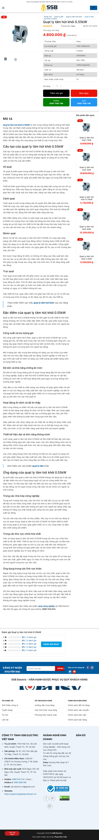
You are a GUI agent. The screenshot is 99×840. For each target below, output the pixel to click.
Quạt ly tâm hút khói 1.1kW (87, 138)
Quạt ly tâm (58, 17)
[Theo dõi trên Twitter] (70, 672)
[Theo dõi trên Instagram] (92, 668)
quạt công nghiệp (46, 606)
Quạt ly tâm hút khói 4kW (87, 227)
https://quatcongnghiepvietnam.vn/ (20, 794)
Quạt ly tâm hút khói (74, 17)
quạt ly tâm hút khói (44, 302)
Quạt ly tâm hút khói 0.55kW (16, 125)
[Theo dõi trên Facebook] (88, 668)
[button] (3, 8)
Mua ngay (84, 93)
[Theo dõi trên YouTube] (74, 672)
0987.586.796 (20, 782)
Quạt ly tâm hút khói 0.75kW (87, 198)
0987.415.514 (18, 779)
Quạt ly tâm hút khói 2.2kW (87, 257)
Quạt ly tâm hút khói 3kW (87, 168)
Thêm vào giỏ (56, 93)
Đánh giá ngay (51, 644)
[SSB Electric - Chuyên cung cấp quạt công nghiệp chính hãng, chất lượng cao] (49, 8)
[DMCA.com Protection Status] (65, 798)
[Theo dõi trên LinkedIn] (50, 806)
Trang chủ (48, 17)
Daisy (73, 26)
